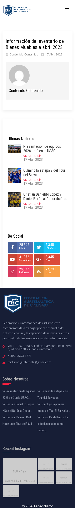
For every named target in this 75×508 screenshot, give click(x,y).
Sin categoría (32, 156)
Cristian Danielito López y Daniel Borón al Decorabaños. (45, 196)
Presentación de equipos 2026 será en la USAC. (42, 148)
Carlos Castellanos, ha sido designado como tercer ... (53, 423)
